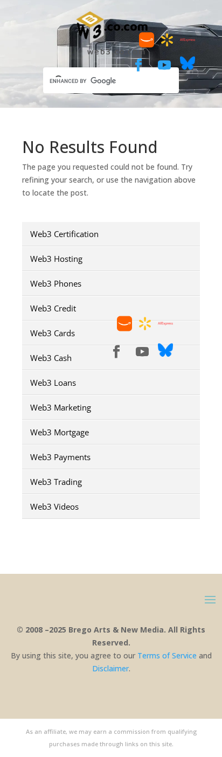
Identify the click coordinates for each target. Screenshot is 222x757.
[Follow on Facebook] (138, 65)
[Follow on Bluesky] (187, 67)
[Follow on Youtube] (164, 65)
